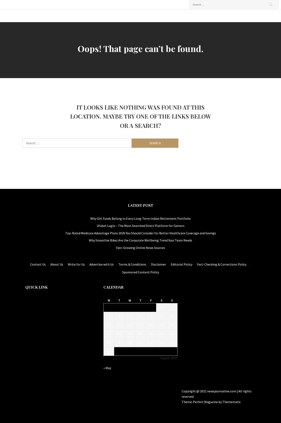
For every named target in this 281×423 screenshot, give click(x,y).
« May (107, 368)
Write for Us (76, 264)
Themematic (231, 402)
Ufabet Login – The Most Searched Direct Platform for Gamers (141, 226)
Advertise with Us (101, 264)
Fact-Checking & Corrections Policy (221, 264)
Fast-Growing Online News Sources (140, 248)
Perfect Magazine (205, 402)
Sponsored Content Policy (140, 272)
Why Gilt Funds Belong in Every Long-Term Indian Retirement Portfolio (140, 218)
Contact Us (38, 264)
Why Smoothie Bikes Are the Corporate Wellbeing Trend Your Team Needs (140, 240)
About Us (56, 264)
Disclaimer (158, 264)
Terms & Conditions (132, 264)
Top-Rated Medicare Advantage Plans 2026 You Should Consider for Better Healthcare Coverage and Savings (140, 233)
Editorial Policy (181, 264)
